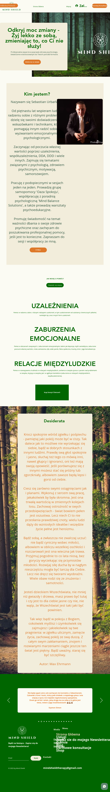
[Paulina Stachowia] (71, 721)
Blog (59, 745)
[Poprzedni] (8, 700)
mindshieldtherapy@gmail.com (62, 768)
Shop (60, 750)
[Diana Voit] (43, 721)
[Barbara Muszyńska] (56, 721)
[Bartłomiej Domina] (68, 721)
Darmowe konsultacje (62, 747)
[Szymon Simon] (41, 721)
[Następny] (101, 700)
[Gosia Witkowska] (46, 721)
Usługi (61, 737)
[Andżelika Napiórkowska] (63, 721)
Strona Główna (62, 734)
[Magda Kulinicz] (61, 721)
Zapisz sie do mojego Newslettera (62, 739)
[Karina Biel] (38, 721)
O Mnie (62, 742)
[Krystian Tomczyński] (66, 721)
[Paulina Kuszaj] (51, 721)
